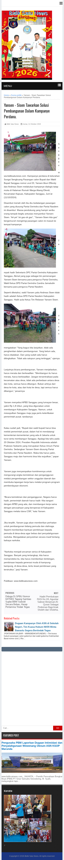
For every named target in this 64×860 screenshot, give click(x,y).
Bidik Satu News (28, 13)
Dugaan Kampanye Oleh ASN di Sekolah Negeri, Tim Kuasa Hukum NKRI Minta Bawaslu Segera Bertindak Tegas (37, 627)
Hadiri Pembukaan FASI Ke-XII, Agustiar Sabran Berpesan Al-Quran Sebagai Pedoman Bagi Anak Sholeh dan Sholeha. (47, 603)
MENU (8, 85)
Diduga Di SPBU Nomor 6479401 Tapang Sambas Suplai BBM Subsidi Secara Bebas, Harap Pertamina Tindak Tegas (18, 601)
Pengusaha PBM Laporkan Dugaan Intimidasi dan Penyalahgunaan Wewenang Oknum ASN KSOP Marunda (32, 745)
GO (57, 728)
